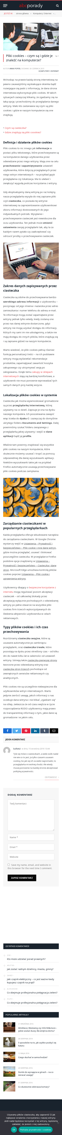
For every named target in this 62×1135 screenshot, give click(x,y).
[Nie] (58, 1122)
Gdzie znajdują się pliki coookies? (23, 132)
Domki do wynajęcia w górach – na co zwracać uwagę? (35, 1074)
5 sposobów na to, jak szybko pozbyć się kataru (37, 1044)
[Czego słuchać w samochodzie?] (9, 1057)
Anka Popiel (15, 68)
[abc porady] (31, 5)
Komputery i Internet (49, 71)
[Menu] (5, 5)
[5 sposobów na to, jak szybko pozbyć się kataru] (9, 1042)
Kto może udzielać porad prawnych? (26, 958)
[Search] (57, 5)
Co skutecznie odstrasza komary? (34, 1086)
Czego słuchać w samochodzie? (33, 1057)
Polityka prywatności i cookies (35, 1129)
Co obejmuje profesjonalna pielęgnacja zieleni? (32, 992)
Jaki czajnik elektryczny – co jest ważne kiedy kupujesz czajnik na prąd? (30, 981)
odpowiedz (51, 777)
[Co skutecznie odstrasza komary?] (9, 1086)
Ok (14, 1129)
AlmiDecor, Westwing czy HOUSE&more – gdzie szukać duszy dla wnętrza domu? (37, 1029)
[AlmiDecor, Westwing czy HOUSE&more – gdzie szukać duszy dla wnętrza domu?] (9, 1027)
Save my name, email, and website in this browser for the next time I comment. (30, 866)
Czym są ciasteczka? (16, 127)
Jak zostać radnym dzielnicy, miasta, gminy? (30, 969)
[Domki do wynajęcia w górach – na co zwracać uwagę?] (9, 1071)
